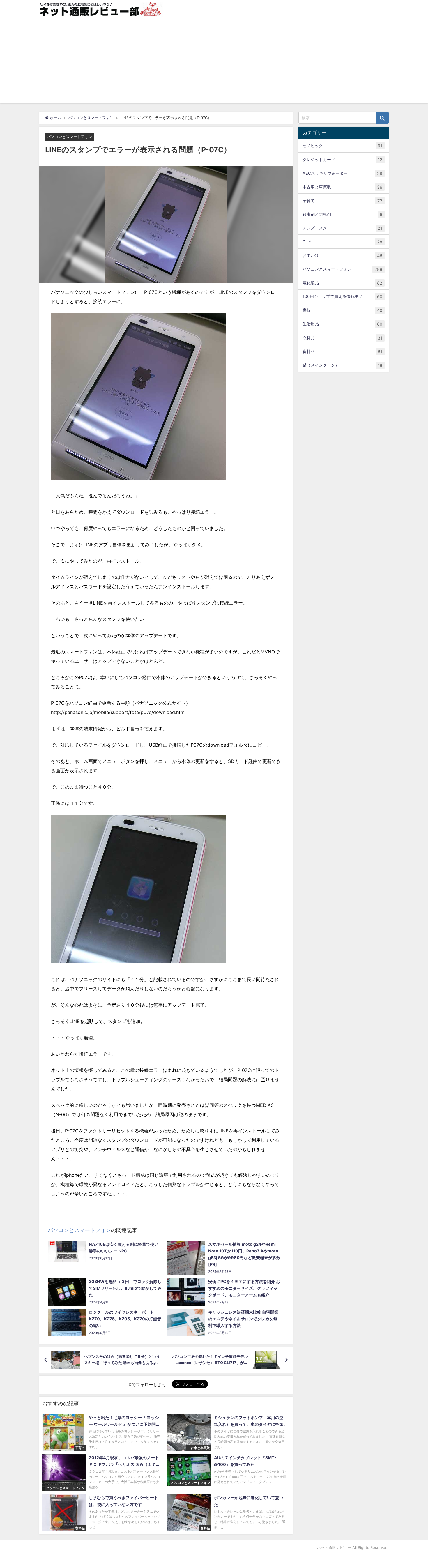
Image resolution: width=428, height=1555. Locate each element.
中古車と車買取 (342, 186)
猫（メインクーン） (342, 364)
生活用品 (342, 323)
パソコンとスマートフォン (69, 137)
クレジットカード (342, 159)
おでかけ (342, 255)
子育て (342, 200)
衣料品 (342, 337)
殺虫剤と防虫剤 (342, 214)
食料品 (342, 351)
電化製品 (342, 282)
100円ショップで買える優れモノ (342, 296)
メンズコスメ (342, 228)
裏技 (342, 310)
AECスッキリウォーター (342, 173)
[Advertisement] (214, 62)
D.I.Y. (342, 241)
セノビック (342, 145)
